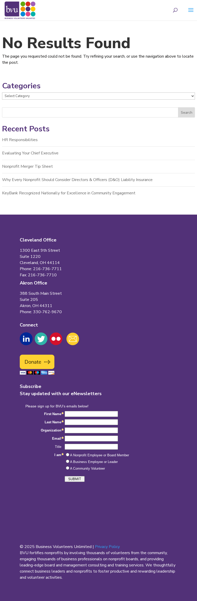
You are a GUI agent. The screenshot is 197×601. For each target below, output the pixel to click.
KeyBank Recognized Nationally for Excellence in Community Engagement (68, 193)
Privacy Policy (107, 547)
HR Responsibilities (20, 140)
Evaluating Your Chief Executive (30, 153)
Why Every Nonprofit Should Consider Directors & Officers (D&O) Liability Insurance (77, 180)
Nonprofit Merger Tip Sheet (27, 166)
